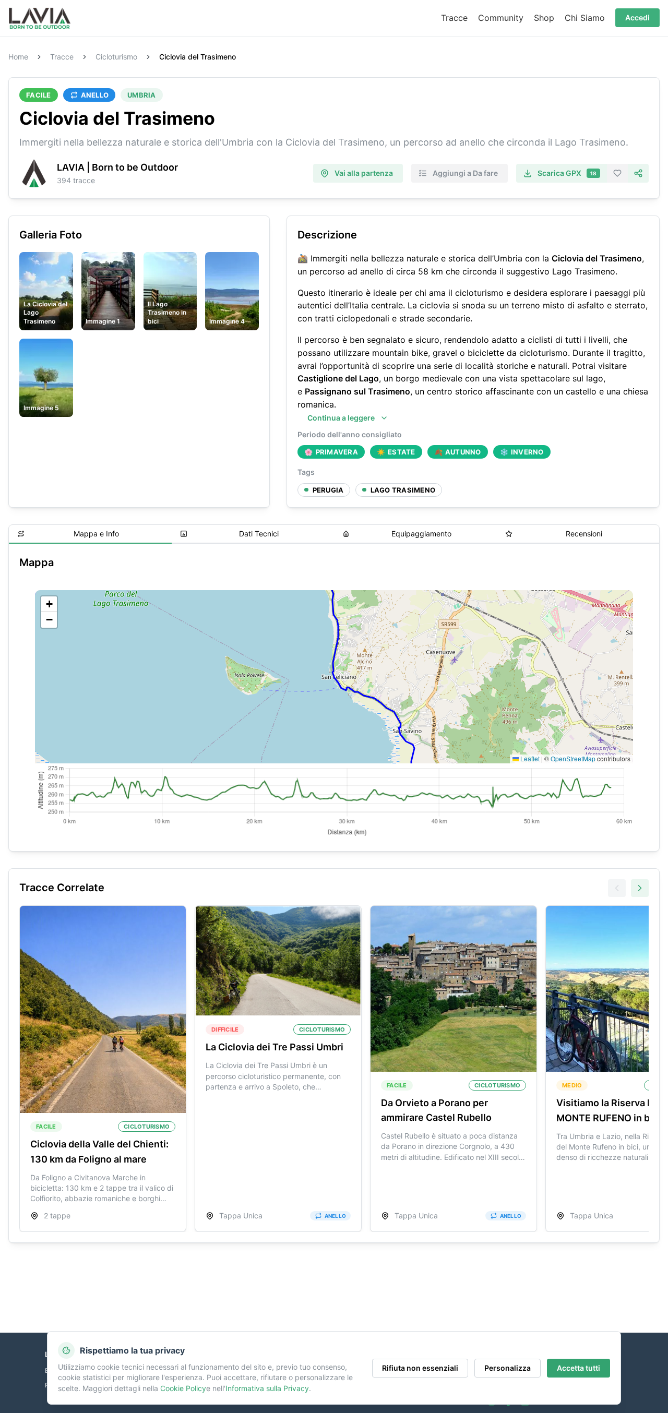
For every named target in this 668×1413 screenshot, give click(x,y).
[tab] (90, 534)
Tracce (62, 57)
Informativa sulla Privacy (267, 1388)
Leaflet (529, 758)
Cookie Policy (183, 1388)
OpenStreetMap (573, 758)
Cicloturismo (116, 57)
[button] (49, 604)
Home (18, 57)
